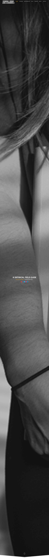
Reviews (36, 1)
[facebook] (23, 281)
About (40, 1)
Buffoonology (27, 1)
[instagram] (26, 281)
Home (17, 1)
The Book (21, 1)
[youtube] (21, 281)
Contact (44, 1)
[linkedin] (27, 281)
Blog (32, 1)
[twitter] (24, 281)
